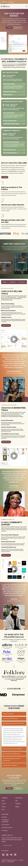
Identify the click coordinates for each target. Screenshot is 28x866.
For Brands (4, 817)
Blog (16, 800)
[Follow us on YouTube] (11, 854)
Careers (3, 806)
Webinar (17, 806)
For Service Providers (7, 827)
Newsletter (18, 803)
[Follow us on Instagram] (7, 854)
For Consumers (5, 824)
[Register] (23, 845)
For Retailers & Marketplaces (5, 820)
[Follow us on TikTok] (15, 854)
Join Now (9, 27)
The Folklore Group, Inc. (11, 860)
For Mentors (5, 830)
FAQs (3, 809)
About (3, 800)
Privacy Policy (10, 861)
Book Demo (18, 788)
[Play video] (14, 339)
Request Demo (18, 27)
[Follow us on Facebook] (3, 854)
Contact (4, 803)
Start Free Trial (6, 325)
